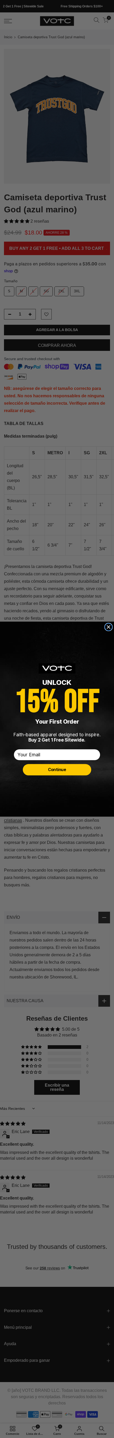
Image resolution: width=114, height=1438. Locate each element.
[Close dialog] (108, 627)
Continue (57, 769)
